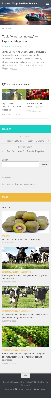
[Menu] (47, 3)
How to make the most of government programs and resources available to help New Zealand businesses (23, 356)
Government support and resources (20, 184)
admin (7, 47)
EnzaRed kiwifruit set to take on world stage (21, 239)
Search (5, 160)
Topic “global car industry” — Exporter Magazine (11, 106)
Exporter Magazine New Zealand (20, 3)
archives (6, 28)
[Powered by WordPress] (16, 389)
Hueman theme (39, 389)
